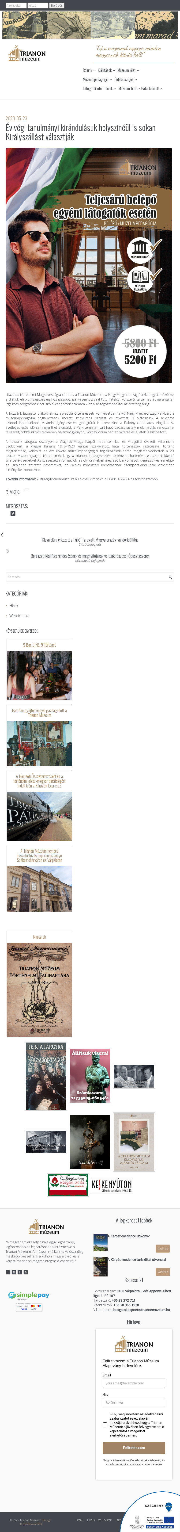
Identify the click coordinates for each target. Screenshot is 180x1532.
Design (47, 1520)
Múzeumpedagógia (96, 79)
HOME (80, 1520)
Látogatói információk (97, 88)
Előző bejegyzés (90, 544)
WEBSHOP (105, 1520)
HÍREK (91, 1520)
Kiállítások (105, 70)
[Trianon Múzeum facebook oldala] (8, 1272)
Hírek (13, 605)
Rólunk (87, 70)
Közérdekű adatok (31, 1524)
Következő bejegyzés (90, 560)
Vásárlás (163, 1248)
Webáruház (19, 615)
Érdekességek (124, 79)
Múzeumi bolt (127, 88)
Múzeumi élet (126, 70)
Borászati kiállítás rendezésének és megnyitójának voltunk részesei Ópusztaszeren (90, 555)
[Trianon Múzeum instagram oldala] (14, 1272)
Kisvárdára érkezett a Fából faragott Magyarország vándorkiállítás (90, 539)
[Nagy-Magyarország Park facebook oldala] (20, 1272)
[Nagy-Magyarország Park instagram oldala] (26, 1272)
